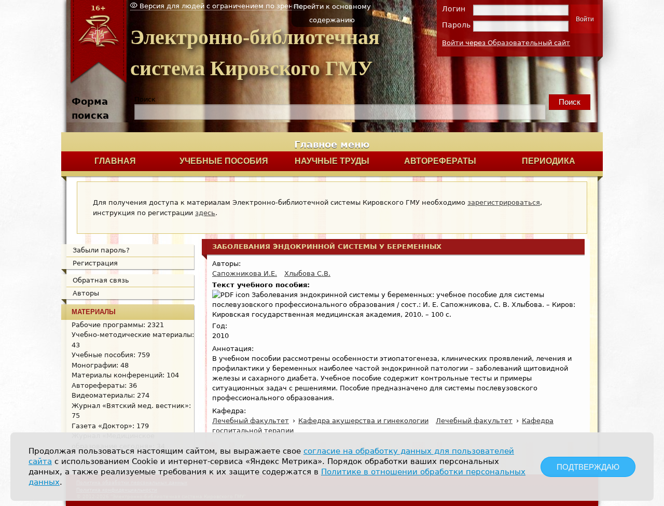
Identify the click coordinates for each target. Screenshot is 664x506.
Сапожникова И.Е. (244, 273)
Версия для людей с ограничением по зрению (220, 6)
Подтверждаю (588, 466)
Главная (115, 161)
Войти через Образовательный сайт (506, 43)
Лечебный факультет (250, 421)
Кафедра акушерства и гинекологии (363, 421)
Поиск (145, 99)
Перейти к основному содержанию (332, 13)
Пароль (456, 25)
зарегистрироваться (503, 202)
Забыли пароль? (101, 250)
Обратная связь (101, 280)
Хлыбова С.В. (307, 273)
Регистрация (95, 263)
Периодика (548, 161)
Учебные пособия (223, 161)
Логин (453, 9)
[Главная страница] (98, 82)
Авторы (86, 293)
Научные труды (332, 161)
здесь (205, 213)
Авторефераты (440, 161)
